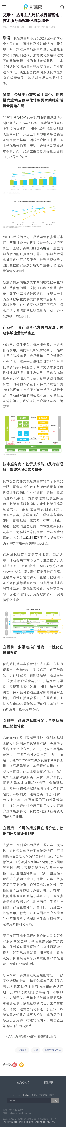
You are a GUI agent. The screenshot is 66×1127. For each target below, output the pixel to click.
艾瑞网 (17, 1036)
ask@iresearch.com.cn (20, 1113)
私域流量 (22, 1050)
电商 (46, 134)
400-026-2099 (16, 1110)
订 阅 (54, 1100)
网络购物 (20, 117)
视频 (49, 566)
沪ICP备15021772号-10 (46, 1122)
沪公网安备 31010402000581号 (18, 1122)
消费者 (45, 248)
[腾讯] (21, 1064)
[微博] (14, 1064)
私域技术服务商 (53, 1050)
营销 (35, 1050)
